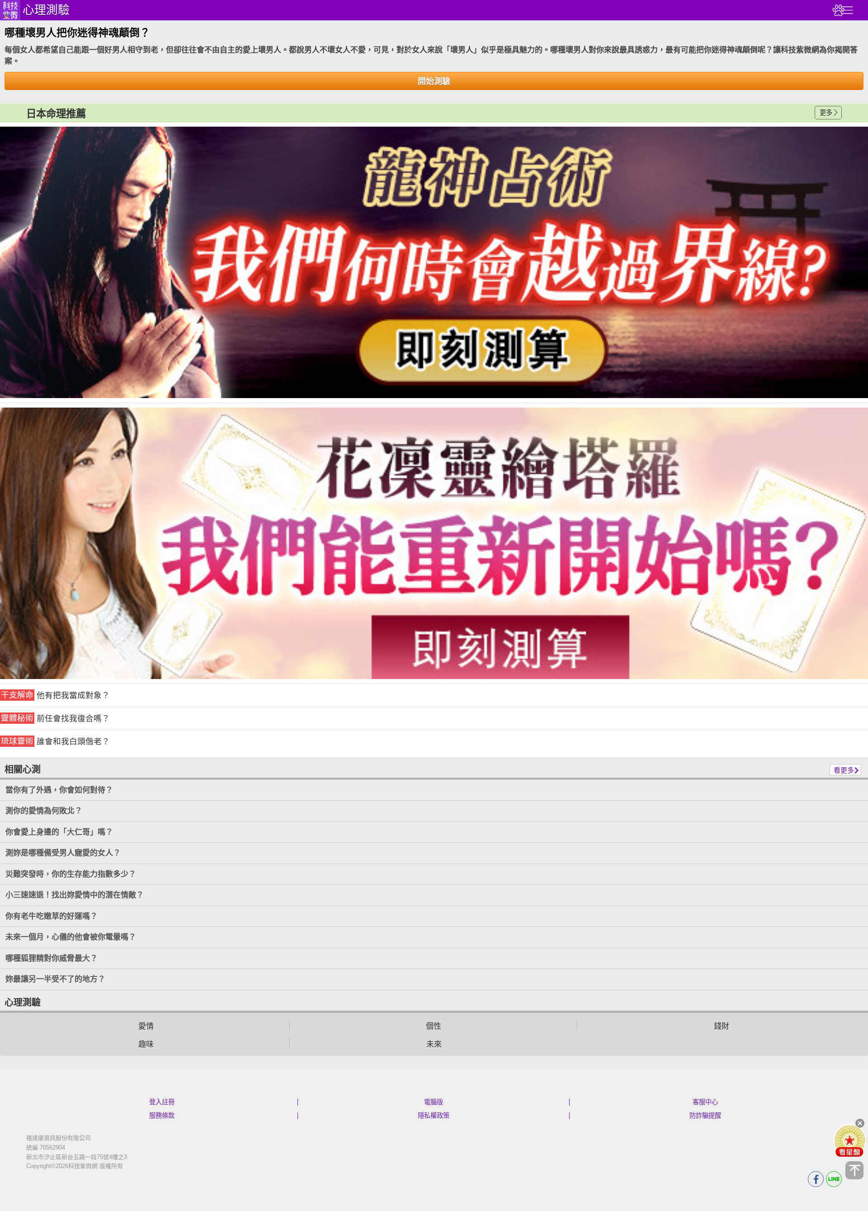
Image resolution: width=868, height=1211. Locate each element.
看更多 (844, 770)
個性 (433, 1026)
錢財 (721, 1026)
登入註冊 (162, 1102)
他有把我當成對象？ (55, 695)
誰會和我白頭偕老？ (55, 741)
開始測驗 (434, 81)
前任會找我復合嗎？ (55, 718)
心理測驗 (46, 10)
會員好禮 (849, 1140)
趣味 (146, 1044)
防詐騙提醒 (705, 1115)
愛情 (146, 1026)
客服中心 (705, 1102)
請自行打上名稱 (434, 262)
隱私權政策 (433, 1115)
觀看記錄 (837, 10)
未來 (434, 1044)
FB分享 (816, 1179)
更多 (826, 112)
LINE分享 (834, 1179)
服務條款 (162, 1115)
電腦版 (433, 1102)
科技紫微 (10, 10)
